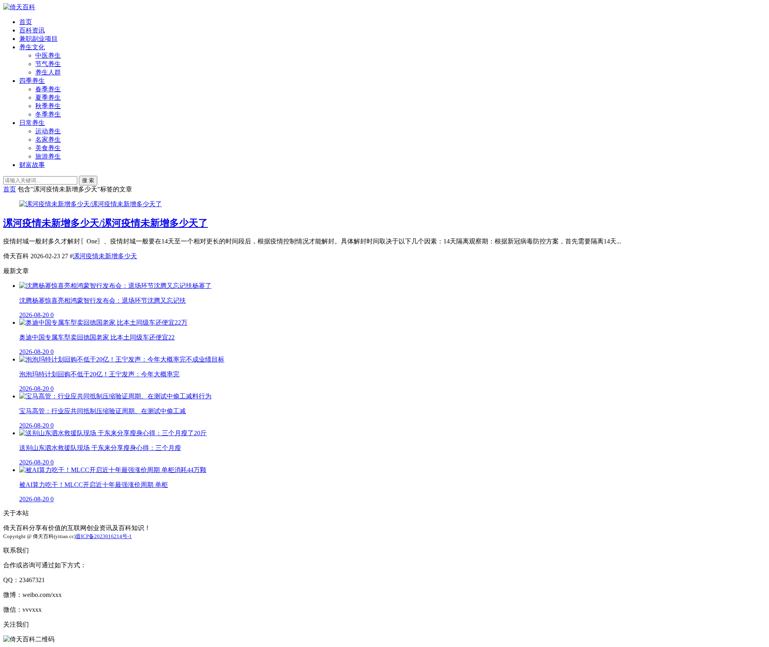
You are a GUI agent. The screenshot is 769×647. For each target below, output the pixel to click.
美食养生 (48, 148)
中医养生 (48, 55)
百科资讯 (32, 30)
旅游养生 (48, 156)
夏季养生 (48, 97)
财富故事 (32, 164)
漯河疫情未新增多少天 (105, 256)
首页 (25, 21)
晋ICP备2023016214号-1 (104, 536)
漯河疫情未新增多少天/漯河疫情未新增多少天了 (105, 223)
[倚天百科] (19, 7)
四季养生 (32, 80)
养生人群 (48, 72)
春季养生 (48, 89)
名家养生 (48, 139)
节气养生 (48, 63)
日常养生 (32, 122)
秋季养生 (48, 105)
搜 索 (88, 180)
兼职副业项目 (38, 38)
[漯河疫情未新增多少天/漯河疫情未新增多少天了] (90, 204)
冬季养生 (48, 114)
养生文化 (32, 47)
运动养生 (48, 131)
